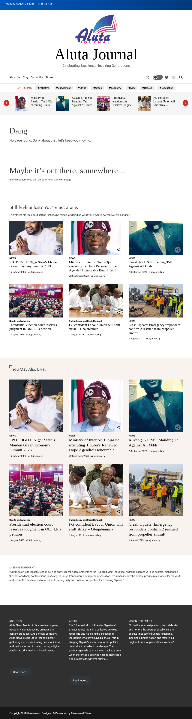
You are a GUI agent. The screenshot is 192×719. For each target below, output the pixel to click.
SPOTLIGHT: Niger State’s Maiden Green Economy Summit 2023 (33, 264)
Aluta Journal (96, 54)
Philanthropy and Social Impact (85, 321)
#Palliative (43, 87)
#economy (115, 87)
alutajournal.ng (35, 272)
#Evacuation (166, 87)
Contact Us (37, 77)
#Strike (82, 87)
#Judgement (63, 87)
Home (49, 77)
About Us (14, 77)
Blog (25, 77)
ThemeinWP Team (81, 713)
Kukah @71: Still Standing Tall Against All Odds (81, 101)
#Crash (97, 87)
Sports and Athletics (19, 321)
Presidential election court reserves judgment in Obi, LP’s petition (122, 105)
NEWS (12, 258)
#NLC (131, 87)
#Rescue (147, 87)
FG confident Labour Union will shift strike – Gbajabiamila (164, 103)
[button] (6, 103)
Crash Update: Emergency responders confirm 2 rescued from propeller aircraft (154, 329)
